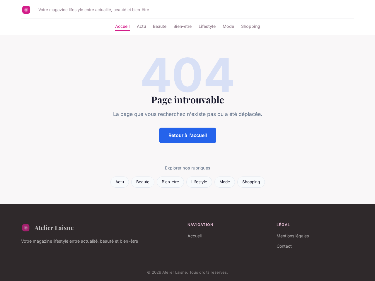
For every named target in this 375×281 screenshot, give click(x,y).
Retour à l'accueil (187, 135)
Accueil (122, 26)
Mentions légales (293, 235)
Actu (141, 26)
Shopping (250, 26)
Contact (284, 246)
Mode (228, 26)
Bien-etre (182, 26)
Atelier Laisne (54, 227)
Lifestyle (207, 26)
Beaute (159, 26)
